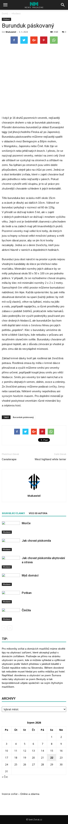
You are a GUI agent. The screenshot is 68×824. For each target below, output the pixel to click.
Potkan (27, 593)
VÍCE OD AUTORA (38, 513)
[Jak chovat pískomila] (11, 545)
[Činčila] (11, 614)
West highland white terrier (50, 459)
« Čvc (5, 776)
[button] (63, 5)
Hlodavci (6, 19)
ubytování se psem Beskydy (30, 679)
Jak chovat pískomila (36, 540)
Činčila (26, 610)
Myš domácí (30, 575)
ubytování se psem (13, 660)
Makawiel (11, 31)
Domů (5, 13)
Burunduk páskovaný (23, 417)
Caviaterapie (9, 459)
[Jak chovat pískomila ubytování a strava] (11, 562)
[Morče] (11, 527)
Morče (26, 523)
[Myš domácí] (11, 579)
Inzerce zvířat (9, 793)
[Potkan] (11, 597)
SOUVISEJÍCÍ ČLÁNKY (13, 513)
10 (6, 750)
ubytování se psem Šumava (45, 675)
